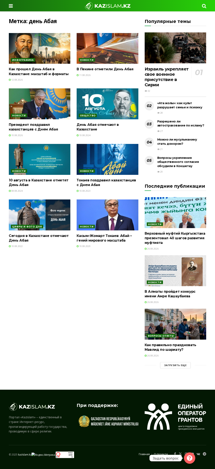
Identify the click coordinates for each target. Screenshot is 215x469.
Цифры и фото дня (27, 226)
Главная (144, 454)
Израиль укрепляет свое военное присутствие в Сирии (167, 76)
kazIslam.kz (24, 454)
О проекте (161, 454)
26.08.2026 (153, 248)
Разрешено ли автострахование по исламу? (180, 124)
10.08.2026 (17, 135)
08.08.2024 (17, 190)
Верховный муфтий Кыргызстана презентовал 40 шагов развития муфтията (175, 238)
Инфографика (23, 59)
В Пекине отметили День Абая (105, 69)
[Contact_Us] (189, 458)
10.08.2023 (84, 190)
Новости (87, 59)
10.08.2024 (84, 135)
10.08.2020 (84, 246)
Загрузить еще (175, 365)
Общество (88, 115)
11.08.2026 (84, 75)
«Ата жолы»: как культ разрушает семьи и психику (179, 105)
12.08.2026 (17, 79)
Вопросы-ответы (161, 335)
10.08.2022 (17, 246)
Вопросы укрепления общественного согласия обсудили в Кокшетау (178, 162)
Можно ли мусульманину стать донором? (177, 142)
